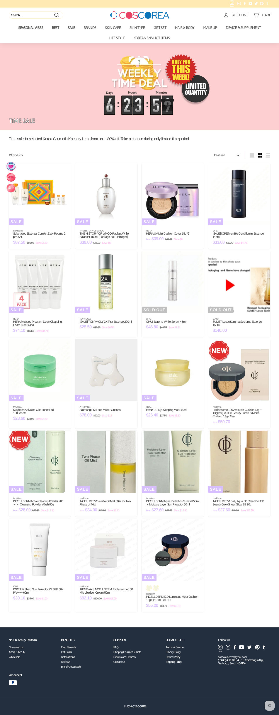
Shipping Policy (174, 661)
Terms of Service (175, 647)
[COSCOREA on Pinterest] (257, 647)
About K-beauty (17, 652)
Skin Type (137, 27)
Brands (90, 27)
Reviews (65, 661)
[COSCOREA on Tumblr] (264, 647)
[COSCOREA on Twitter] (249, 647)
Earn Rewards (68, 647)
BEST (55, 27)
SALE (71, 27)
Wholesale (14, 657)
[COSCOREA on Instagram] (228, 647)
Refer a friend (68, 657)
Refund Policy (173, 657)
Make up (210, 27)
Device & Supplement (243, 27)
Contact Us (119, 661)
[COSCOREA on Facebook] (235, 647)
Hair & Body (185, 27)
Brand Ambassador (71, 666)
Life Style (117, 38)
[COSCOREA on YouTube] (241, 647)
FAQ (115, 647)
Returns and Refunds (124, 657)
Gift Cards (66, 652)
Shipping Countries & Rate (127, 652)
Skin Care (113, 27)
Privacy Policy (173, 652)
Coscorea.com (16, 647)
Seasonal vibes (30, 27)
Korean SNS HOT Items (152, 38)
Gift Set (160, 27)
